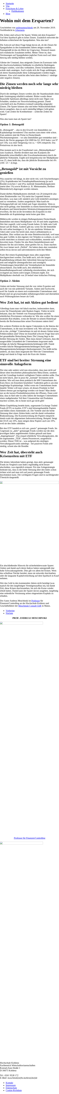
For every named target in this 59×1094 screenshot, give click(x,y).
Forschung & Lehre (14, 8)
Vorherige (10, 610)
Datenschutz (11, 1088)
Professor (35, 601)
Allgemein (19, 30)
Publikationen (17, 11)
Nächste (9, 613)
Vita (7, 6)
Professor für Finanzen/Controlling (29, 838)
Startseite (10, 3)
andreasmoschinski (24, 27)
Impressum (11, 1085)
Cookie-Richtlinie (14, 1090)
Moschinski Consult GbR (29, 606)
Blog (8, 13)
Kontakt (9, 1083)
